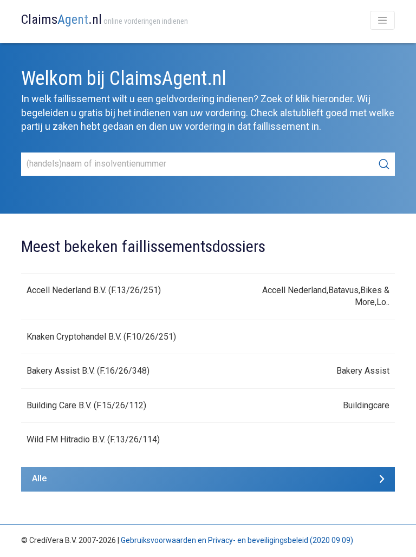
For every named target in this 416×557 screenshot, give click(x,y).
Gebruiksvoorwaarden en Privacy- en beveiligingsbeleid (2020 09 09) (237, 540)
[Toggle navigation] (382, 20)
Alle (39, 478)
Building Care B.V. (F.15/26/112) (86, 405)
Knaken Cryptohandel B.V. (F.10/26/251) (101, 336)
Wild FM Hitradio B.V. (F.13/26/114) (93, 439)
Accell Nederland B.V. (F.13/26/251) (94, 290)
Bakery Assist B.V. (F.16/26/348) (88, 371)
